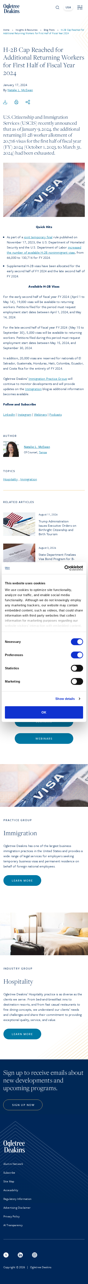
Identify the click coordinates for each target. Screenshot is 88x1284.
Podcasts (55, 414)
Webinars (40, 414)
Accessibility (10, 1190)
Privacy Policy (11, 1216)
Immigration (33, 388)
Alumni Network (13, 1164)
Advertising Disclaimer (17, 1207)
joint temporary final (38, 237)
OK (43, 712)
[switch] (77, 654)
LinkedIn (9, 414)
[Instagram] (34, 1255)
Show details (65, 698)
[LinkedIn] (20, 1255)
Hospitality (10, 479)
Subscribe (9, 1172)
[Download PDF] (5, 102)
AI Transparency (13, 1225)
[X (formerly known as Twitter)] (6, 1255)
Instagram (24, 414)
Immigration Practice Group (48, 378)
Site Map (8, 1181)
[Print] (16, 102)
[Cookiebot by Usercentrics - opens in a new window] (64, 568)
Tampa (43, 452)
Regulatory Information (17, 1199)
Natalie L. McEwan (20, 90)
